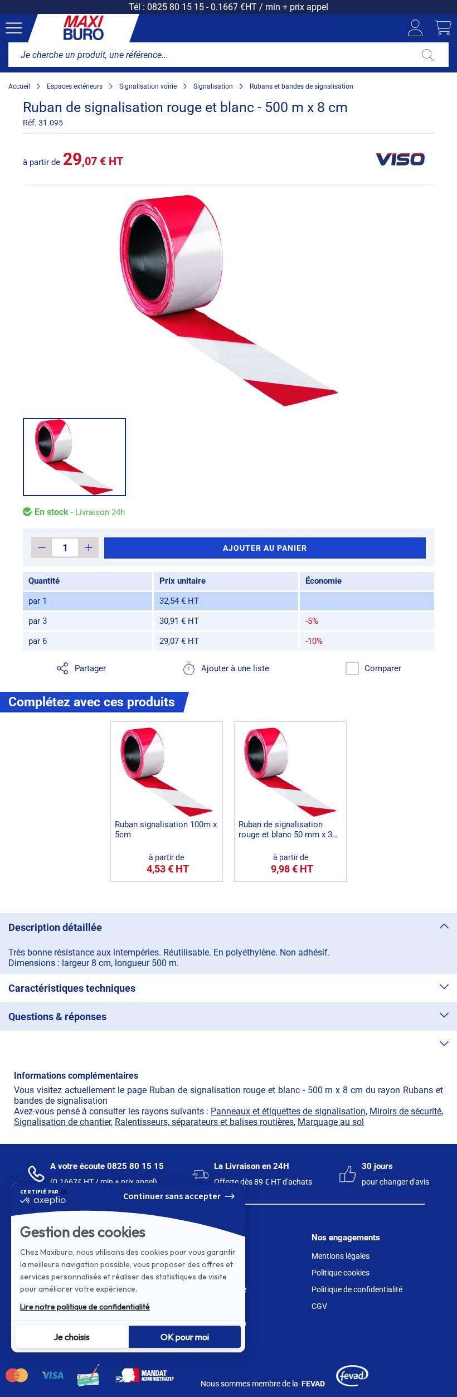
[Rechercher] (427, 54)
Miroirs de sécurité (405, 1111)
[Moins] (41, 547)
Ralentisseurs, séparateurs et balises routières (204, 1122)
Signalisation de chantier (62, 1122)
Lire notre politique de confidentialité (85, 1307)
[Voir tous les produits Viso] (399, 159)
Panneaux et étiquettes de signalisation (288, 1111)
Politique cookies (341, 1272)
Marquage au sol (331, 1122)
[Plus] (88, 547)
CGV (319, 1306)
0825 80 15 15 (175, 7)
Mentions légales (341, 1256)
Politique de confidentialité (357, 1289)
